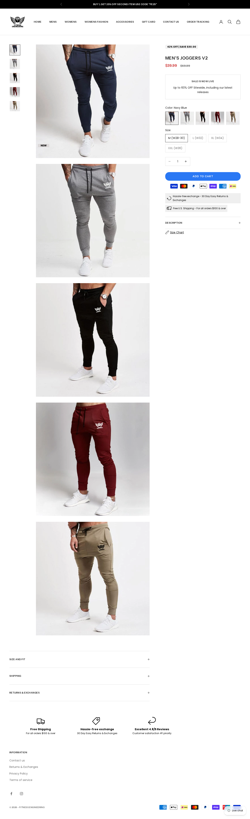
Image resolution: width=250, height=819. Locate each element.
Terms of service (20, 780)
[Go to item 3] (14, 78)
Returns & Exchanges (23, 767)
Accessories (125, 21)
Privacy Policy (18, 773)
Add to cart (203, 176)
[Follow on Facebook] (11, 794)
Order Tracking (198, 21)
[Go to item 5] (14, 106)
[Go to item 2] (14, 64)
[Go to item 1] (14, 49)
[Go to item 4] (14, 92)
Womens (71, 21)
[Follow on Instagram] (21, 794)
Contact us (171, 21)
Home (38, 21)
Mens (53, 21)
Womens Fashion (96, 21)
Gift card (148, 21)
